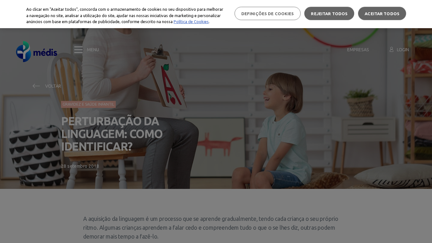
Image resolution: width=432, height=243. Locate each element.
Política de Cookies (191, 21)
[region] (216, 14)
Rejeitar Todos (329, 13)
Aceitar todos (382, 13)
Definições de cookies (267, 13)
